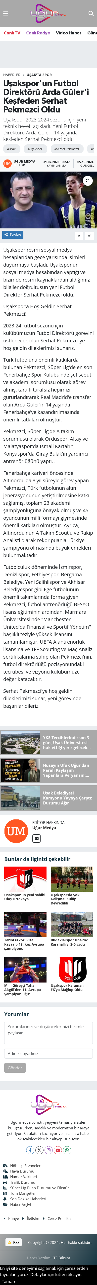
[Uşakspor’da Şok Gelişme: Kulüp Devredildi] (72, 879)
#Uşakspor (35, 149)
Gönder (15, 1068)
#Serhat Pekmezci (66, 149)
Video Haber (68, 33)
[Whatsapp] (67, 1150)
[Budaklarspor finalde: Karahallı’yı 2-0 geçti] (72, 924)
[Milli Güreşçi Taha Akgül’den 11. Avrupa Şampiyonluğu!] (25, 969)
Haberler (11, 74)
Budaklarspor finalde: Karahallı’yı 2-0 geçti (69, 942)
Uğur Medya (44, 827)
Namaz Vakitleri (23, 1176)
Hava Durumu (22, 1171)
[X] (39, 1150)
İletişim (33, 1218)
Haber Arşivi (20, 1204)
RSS (15, 1242)
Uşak (9, 249)
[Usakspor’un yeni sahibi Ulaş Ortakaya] (25, 879)
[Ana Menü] (5, 13)
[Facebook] (30, 1150)
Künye (13, 1218)
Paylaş (15, 234)
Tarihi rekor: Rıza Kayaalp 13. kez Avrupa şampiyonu (24, 944)
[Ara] (91, 13)
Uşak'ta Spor (39, 74)
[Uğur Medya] (16, 831)
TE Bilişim (61, 1257)
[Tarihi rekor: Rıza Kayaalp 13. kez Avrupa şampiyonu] (25, 924)
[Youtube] (58, 1150)
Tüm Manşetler (23, 1193)
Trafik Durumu (22, 1182)
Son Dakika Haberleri (28, 1198)
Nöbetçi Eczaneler (25, 1165)
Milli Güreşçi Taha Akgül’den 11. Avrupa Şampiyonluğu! (22, 989)
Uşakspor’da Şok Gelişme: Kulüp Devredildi (65, 899)
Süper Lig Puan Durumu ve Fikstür (39, 1187)
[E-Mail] (36, 838)
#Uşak (11, 149)
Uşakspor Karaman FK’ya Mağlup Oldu (67, 987)
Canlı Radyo (38, 33)
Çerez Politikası (60, 1218)
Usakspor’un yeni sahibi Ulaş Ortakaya (24, 896)
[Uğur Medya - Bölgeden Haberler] (48, 13)
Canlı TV (12, 33)
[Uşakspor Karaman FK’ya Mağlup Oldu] (72, 969)
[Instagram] (49, 1150)
